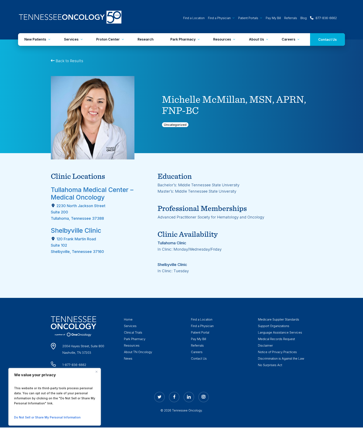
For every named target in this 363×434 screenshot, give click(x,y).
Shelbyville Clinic (76, 230)
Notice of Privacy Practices (277, 352)
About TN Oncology (138, 352)
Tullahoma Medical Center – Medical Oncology (92, 193)
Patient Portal (200, 332)
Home (128, 319)
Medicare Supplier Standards (278, 319)
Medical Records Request (276, 339)
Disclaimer (265, 345)
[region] (54, 397)
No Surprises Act (270, 365)
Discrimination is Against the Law (281, 358)
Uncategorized (175, 125)
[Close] (96, 371)
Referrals (197, 345)
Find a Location (201, 319)
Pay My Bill (198, 339)
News (128, 358)
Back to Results (69, 61)
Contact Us (199, 358)
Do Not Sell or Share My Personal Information (47, 417)
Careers (197, 352)
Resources (131, 345)
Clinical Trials (133, 332)
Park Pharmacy (134, 339)
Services (130, 326)
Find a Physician (202, 326)
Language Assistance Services (280, 332)
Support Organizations (273, 326)
